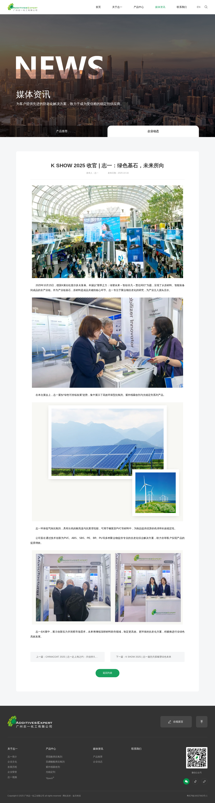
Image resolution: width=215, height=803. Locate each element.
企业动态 (153, 131)
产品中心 (51, 748)
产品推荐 (62, 131)
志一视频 (12, 777)
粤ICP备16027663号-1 (197, 796)
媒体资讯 (98, 748)
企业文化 (12, 762)
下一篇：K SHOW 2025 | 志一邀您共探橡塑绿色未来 (143, 657)
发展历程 (12, 767)
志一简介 (12, 756)
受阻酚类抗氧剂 (54, 756)
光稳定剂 (50, 772)
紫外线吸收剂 (53, 767)
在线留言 (178, 721)
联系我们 (136, 748)
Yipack (50, 777)
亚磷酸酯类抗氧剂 (55, 762)
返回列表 (107, 673)
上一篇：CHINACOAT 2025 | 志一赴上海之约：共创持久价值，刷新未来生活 (70, 657)
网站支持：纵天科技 (72, 796)
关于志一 (13, 748)
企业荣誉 (12, 772)
